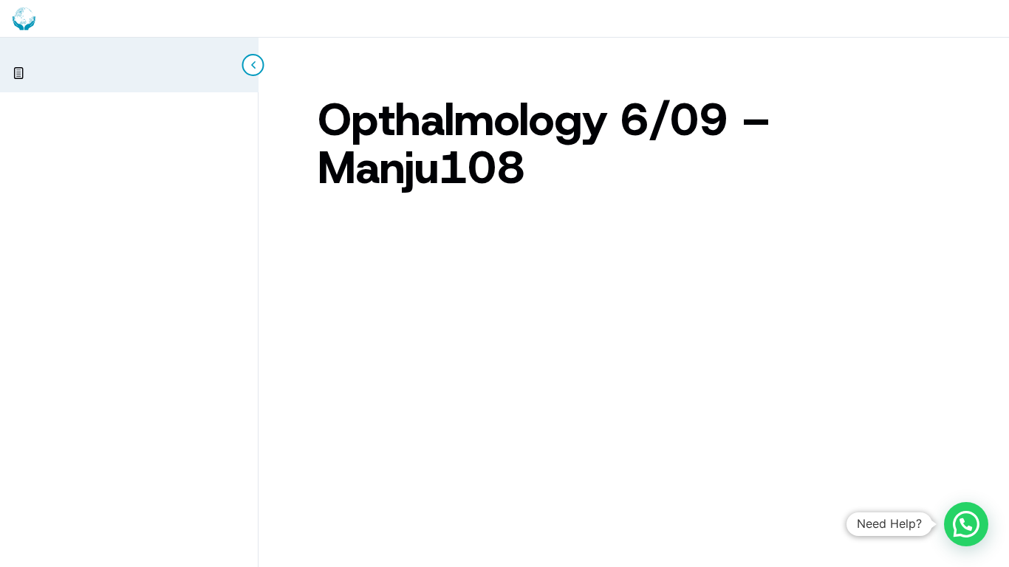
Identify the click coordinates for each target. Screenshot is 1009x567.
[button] (966, 524)
